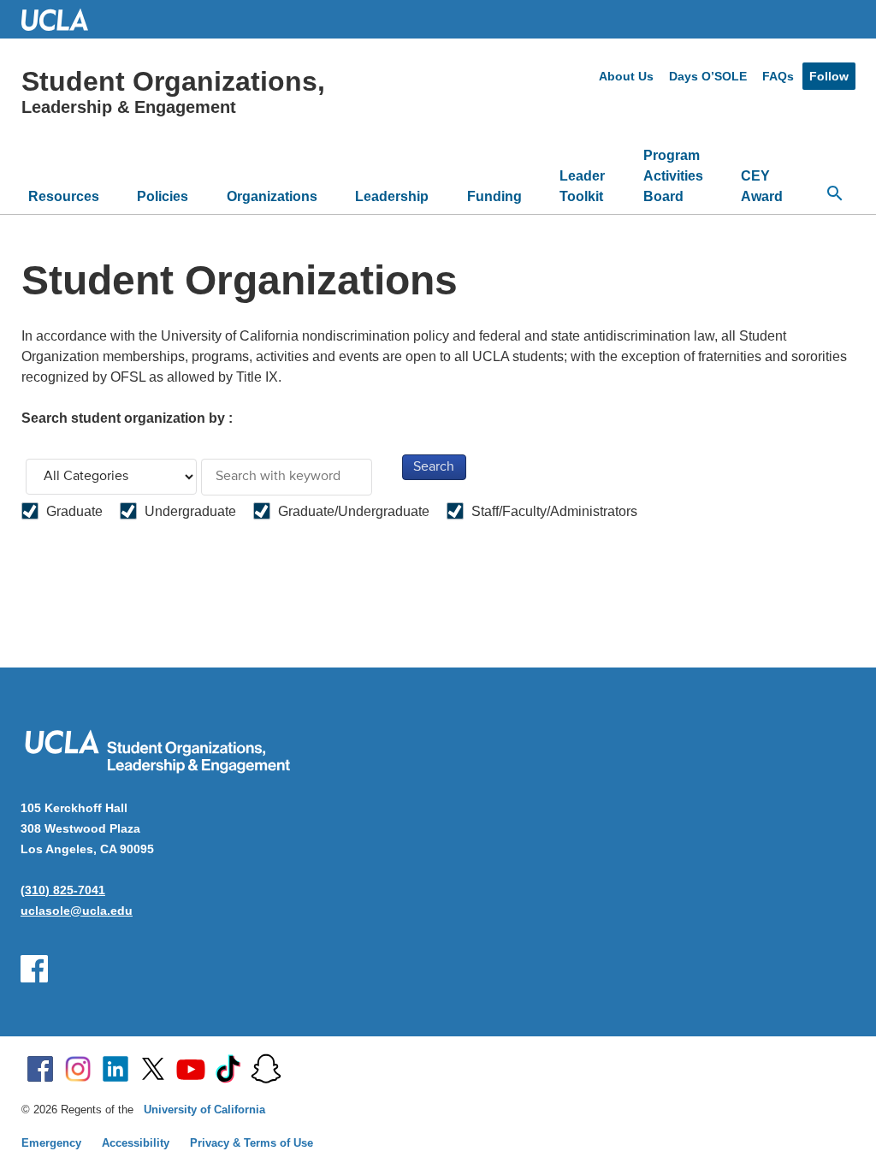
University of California (204, 1109)
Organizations (272, 196)
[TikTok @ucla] (228, 1069)
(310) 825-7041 (63, 890)
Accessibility (135, 1142)
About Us (626, 76)
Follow (829, 76)
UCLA (62, 19)
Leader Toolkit (582, 186)
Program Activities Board (673, 176)
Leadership (392, 196)
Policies (162, 196)
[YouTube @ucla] (191, 1069)
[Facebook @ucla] (40, 1069)
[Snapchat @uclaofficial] (266, 1069)
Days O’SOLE (708, 76)
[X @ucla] (153, 1069)
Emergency (51, 1142)
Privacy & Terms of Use (251, 1142)
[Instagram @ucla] (78, 1069)
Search (433, 467)
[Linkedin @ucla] (115, 1069)
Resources (63, 196)
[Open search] (834, 193)
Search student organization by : (127, 418)
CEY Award (762, 186)
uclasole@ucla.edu (77, 910)
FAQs (778, 76)
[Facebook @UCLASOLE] (34, 968)
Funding (494, 196)
